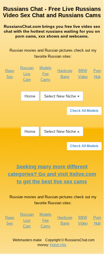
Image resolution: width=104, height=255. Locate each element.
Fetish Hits (58, 245)
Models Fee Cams (45, 74)
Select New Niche (60, 96)
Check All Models (84, 111)
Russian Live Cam (27, 74)
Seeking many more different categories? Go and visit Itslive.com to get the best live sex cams (52, 174)
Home (29, 96)
